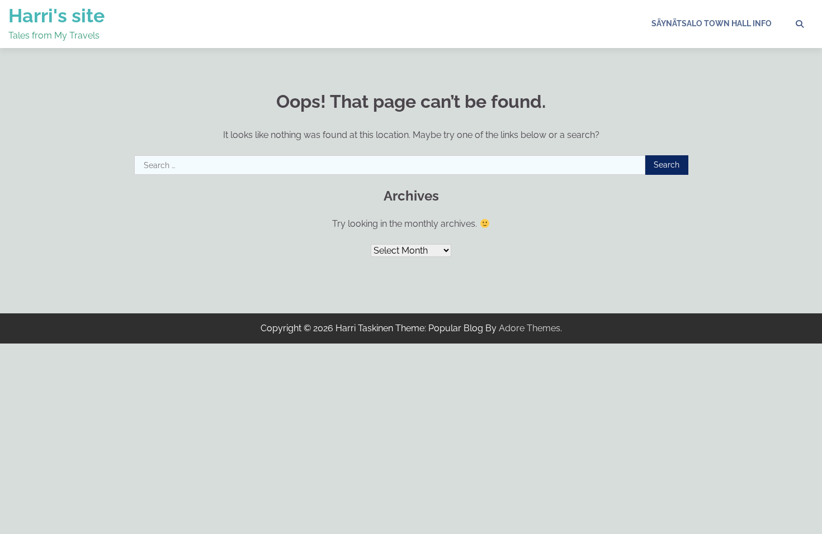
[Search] (799, 24)
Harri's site (56, 15)
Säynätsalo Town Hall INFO (711, 23)
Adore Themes (529, 328)
